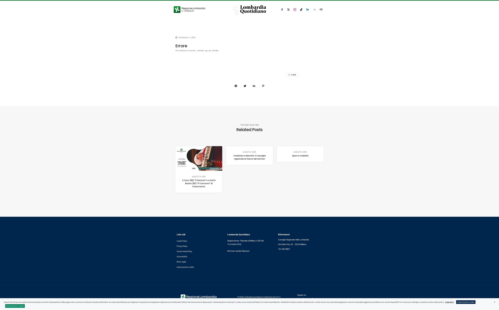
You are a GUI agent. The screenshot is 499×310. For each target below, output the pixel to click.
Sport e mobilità (300, 155)
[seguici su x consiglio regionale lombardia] (288, 9)
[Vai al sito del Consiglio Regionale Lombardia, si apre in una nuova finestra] (199, 9)
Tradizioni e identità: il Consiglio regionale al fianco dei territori (249, 157)
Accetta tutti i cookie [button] (15, 305)
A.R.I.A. (278, 296)
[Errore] (236, 86)
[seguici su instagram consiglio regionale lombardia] (295, 9)
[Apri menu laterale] (321, 9)
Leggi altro (449, 302)
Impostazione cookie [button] (185, 267)
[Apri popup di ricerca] (314, 9)
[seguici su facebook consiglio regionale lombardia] (282, 9)
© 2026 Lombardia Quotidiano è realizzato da (256, 296)
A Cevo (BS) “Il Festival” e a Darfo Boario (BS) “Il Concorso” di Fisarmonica (199, 183)
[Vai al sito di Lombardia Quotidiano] (249, 9)
